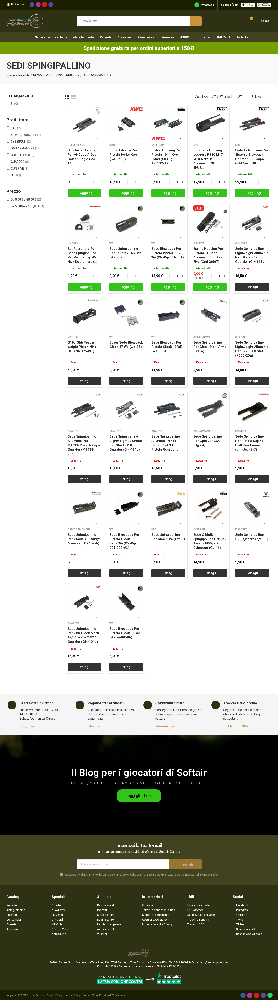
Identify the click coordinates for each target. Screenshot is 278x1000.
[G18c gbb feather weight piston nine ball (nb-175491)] (84, 316)
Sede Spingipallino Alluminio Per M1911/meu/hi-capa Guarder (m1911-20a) (84, 445)
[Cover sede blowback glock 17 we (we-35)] (126, 316)
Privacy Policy (210, 874)
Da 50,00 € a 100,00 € (27, 206)
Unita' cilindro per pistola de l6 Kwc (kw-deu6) (123, 154)
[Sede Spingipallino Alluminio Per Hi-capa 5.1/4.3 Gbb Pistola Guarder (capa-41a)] (168, 410)
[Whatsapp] (270, 995)
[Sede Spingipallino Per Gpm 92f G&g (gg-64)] (210, 410)
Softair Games (35, 995)
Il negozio (27, 726)
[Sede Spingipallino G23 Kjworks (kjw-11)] (252, 508)
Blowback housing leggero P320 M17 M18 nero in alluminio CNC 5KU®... (208, 159)
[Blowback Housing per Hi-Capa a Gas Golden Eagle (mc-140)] (84, 124)
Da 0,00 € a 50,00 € (27, 199)
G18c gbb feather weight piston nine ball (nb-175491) (82, 346)
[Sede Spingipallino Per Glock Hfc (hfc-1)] (168, 508)
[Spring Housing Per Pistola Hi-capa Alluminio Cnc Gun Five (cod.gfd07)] (210, 222)
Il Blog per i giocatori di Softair (139, 772)
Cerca (196, 21)
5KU (16, 128)
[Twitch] (50, 4)
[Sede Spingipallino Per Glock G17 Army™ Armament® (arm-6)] (84, 508)
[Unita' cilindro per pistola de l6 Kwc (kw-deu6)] (126, 124)
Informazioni (97, 726)
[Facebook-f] (32, 4)
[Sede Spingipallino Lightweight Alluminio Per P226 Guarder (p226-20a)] (252, 316)
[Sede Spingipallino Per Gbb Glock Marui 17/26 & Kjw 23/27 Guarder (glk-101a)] (84, 602)
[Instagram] (38, 4)
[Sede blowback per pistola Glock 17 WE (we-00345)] (168, 316)
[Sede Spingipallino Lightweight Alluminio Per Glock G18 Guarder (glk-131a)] (126, 410)
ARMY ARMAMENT (26, 135)
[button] (139, 795)
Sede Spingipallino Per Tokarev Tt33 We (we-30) (125, 253)
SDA (245, 726)
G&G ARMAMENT (25, 148)
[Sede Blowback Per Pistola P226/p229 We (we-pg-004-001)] (168, 222)
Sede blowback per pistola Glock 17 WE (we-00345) (166, 346)
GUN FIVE (19, 168)
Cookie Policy (73, 995)
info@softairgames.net (214, 962)
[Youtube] (44, 4)
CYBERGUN (21, 141)
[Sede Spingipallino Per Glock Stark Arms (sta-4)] (210, 316)
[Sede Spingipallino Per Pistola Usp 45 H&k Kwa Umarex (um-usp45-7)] (252, 410)
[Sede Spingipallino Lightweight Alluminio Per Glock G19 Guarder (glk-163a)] (252, 222)
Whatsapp (207, 5)
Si (14, 104)
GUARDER (20, 162)
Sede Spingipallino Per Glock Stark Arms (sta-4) (209, 346)
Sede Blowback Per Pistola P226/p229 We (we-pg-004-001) (167, 253)
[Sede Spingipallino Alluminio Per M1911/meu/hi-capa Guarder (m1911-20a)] (84, 410)
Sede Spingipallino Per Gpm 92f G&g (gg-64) (207, 441)
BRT (231, 726)
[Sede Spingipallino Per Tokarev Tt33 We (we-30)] (126, 222)
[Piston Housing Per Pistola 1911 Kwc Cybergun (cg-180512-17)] (168, 124)
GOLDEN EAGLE (24, 155)
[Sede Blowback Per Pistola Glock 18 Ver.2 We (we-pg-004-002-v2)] (126, 508)
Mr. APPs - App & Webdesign (108, 995)
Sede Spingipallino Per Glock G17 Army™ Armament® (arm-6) (84, 539)
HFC (16, 175)
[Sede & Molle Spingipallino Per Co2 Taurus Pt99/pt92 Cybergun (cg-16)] (210, 508)
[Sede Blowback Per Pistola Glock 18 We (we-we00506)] (126, 602)
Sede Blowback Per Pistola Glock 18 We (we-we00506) (124, 633)
